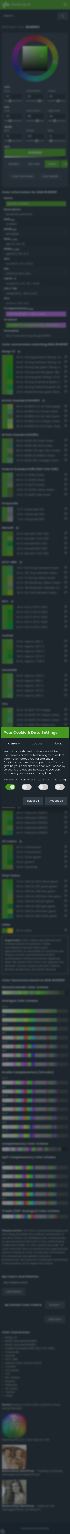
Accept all (56, 801)
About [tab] (58, 743)
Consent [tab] (14, 743)
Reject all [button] (33, 801)
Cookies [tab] (37, 743)
